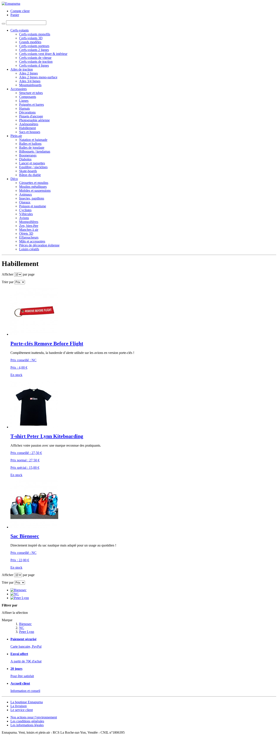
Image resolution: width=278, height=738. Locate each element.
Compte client (20, 11)
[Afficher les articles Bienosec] (18, 590)
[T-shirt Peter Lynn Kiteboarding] (34, 427)
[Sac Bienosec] (34, 527)
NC (21, 628)
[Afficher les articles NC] (14, 594)
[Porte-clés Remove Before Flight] (34, 334)
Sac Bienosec (24, 536)
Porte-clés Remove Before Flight (46, 343)
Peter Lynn (26, 632)
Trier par (7, 282)
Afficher (7, 274)
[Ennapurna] (11, 3)
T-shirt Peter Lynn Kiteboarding (46, 436)
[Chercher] (3, 23)
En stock (16, 375)
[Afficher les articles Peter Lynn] (19, 598)
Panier (14, 15)
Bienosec (25, 624)
